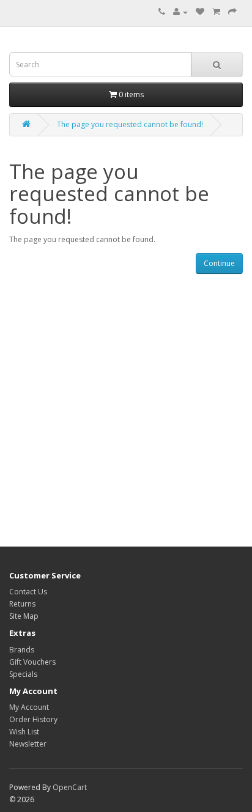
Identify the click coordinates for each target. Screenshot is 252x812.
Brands (21, 649)
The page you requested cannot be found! (130, 124)
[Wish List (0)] (200, 12)
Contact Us (28, 591)
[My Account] (180, 12)
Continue (219, 263)
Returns (22, 604)
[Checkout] (232, 12)
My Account (29, 707)
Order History (33, 719)
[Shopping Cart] (216, 12)
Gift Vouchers (32, 662)
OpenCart (70, 787)
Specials (23, 674)
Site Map (24, 616)
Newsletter (27, 744)
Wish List (24, 731)
